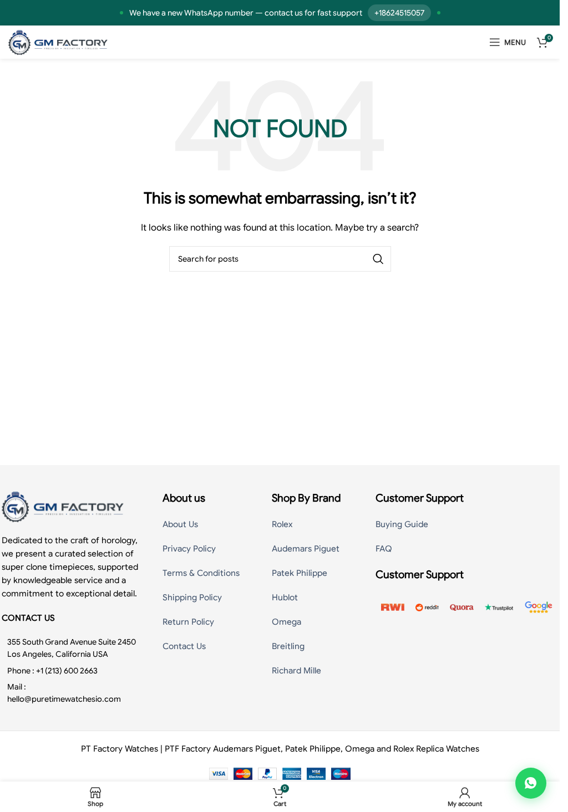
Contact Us (184, 646)
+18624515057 (399, 13)
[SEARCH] (378, 259)
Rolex (282, 524)
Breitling (288, 646)
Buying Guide (402, 524)
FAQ (384, 549)
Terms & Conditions (201, 573)
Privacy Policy (189, 549)
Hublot (285, 597)
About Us (180, 524)
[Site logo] (58, 42)
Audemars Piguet (305, 549)
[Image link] (63, 505)
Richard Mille (296, 671)
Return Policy (188, 622)
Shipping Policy (192, 597)
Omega (286, 622)
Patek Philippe (299, 573)
